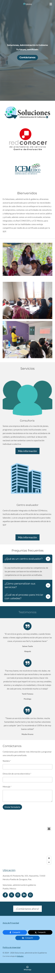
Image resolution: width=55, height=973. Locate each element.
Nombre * (7, 761)
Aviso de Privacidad (11, 923)
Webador (20, 956)
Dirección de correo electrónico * (17, 773)
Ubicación (9, 870)
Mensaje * (7, 786)
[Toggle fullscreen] (49, 829)
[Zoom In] (49, 858)
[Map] (27, 845)
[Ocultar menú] (51, 4)
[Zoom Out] (49, 862)
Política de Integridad (11, 947)
